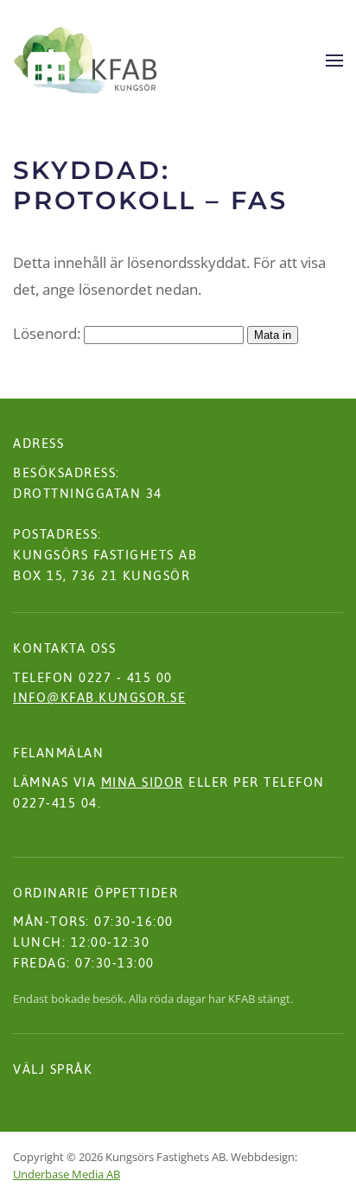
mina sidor (142, 782)
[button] (334, 60)
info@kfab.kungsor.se (99, 697)
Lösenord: (48, 333)
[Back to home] (85, 60)
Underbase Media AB (66, 1174)
